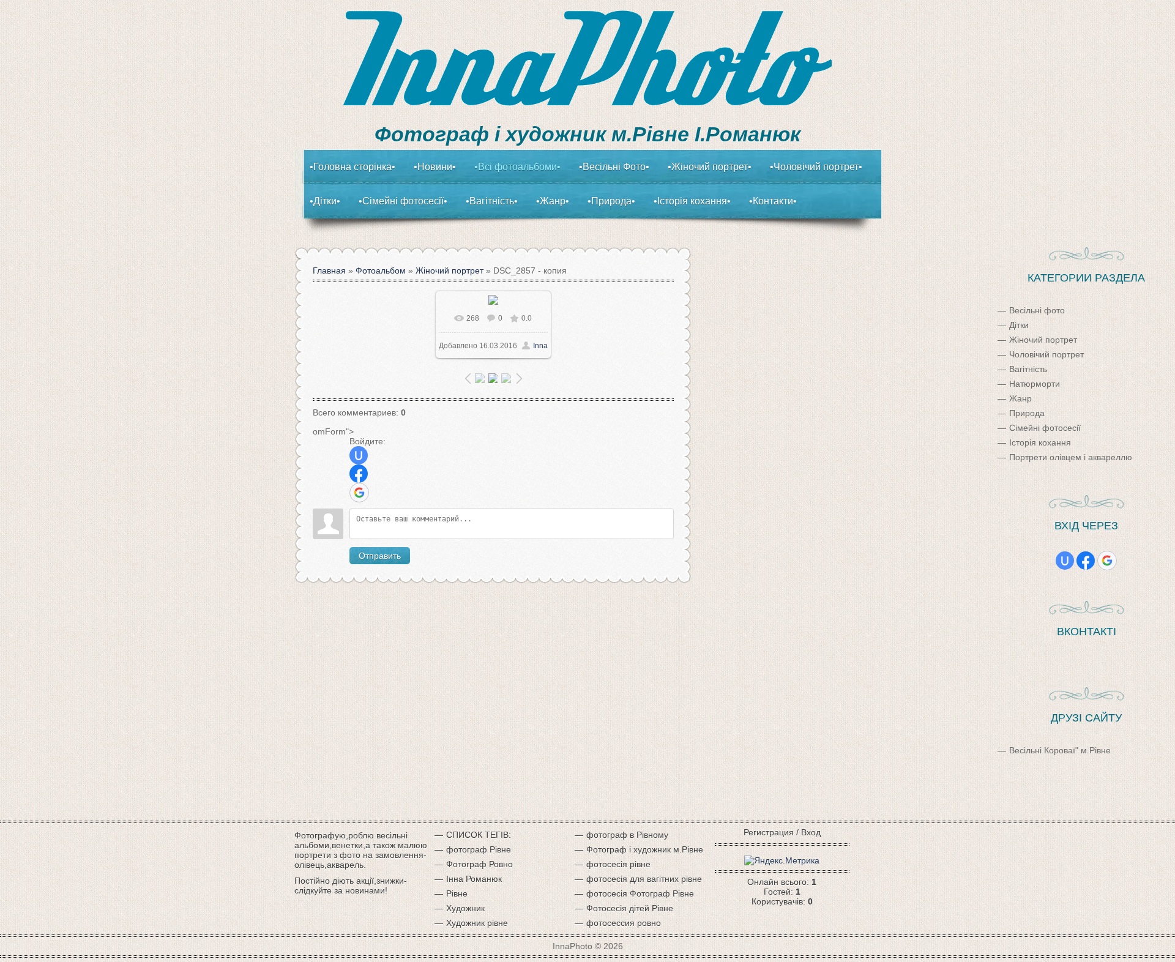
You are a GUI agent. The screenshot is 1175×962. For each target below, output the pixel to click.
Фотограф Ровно (479, 864)
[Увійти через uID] (358, 455)
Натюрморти (1034, 384)
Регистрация (769, 832)
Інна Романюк (474, 879)
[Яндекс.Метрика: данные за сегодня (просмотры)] (781, 860)
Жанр (1020, 398)
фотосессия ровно (623, 923)
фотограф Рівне (478, 849)
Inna (540, 345)
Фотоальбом (381, 270)
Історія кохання (1040, 442)
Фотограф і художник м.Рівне (644, 849)
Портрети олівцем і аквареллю (1070, 457)
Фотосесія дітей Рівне (629, 908)
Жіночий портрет (449, 270)
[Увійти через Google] (359, 492)
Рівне (457, 893)
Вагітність (1028, 369)
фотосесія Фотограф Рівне (640, 893)
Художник (465, 908)
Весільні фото (1037, 310)
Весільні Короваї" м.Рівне (1060, 750)
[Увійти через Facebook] (358, 473)
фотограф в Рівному (627, 835)
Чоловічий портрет (1046, 354)
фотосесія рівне (618, 864)
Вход (811, 832)
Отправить (380, 556)
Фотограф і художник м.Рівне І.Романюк (587, 134)
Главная (329, 270)
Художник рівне (477, 923)
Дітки (1019, 325)
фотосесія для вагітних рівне (644, 879)
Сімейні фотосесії (1045, 428)
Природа (1027, 413)
